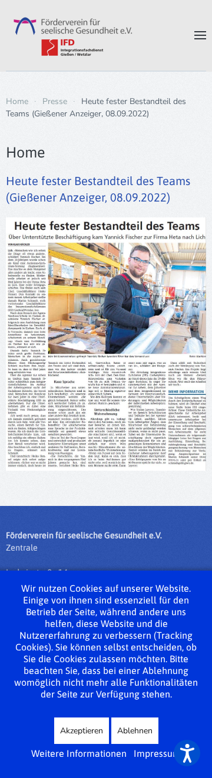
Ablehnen (135, 730)
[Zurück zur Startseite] (70, 35)
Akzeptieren (81, 730)
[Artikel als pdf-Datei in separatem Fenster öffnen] (106, 343)
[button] (200, 35)
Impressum (157, 753)
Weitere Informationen (79, 753)
